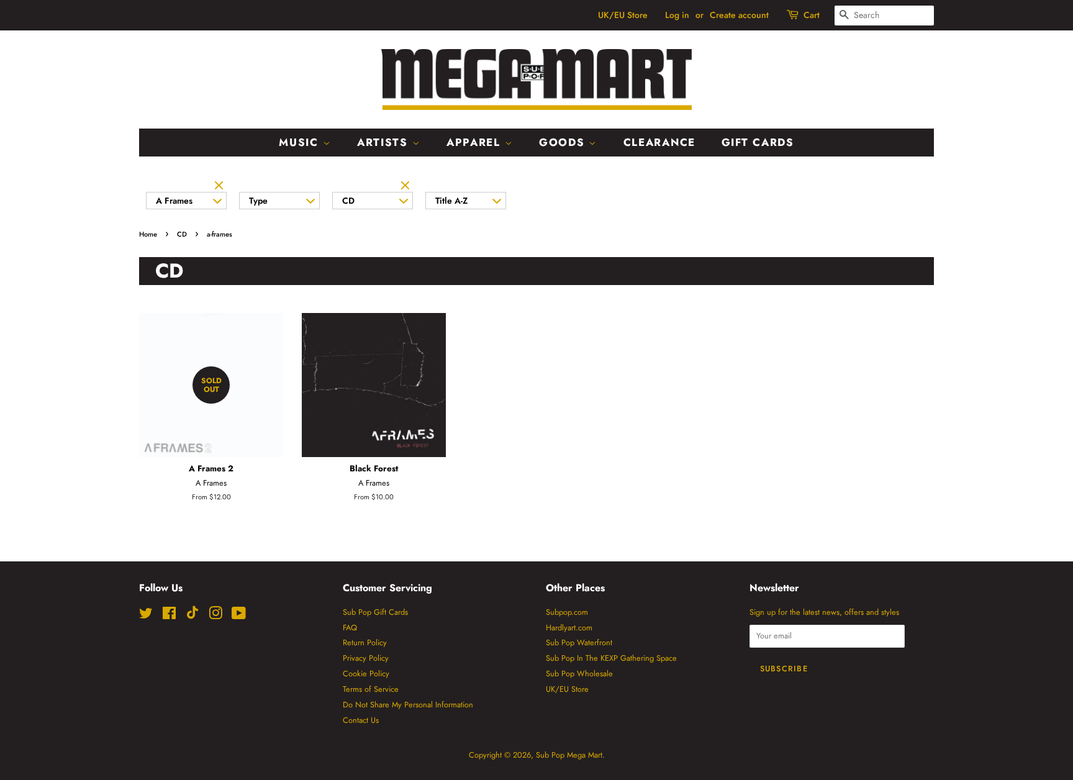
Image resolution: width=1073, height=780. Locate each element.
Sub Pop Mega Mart (569, 755)
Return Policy (365, 642)
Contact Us (361, 720)
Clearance (659, 142)
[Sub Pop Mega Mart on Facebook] (169, 616)
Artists (384, 142)
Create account (739, 15)
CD (348, 200)
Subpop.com (567, 612)
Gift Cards (758, 142)
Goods (564, 142)
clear (220, 186)
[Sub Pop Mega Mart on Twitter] (146, 616)
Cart (812, 15)
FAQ (350, 627)
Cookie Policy (366, 673)
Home (148, 234)
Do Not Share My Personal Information (408, 704)
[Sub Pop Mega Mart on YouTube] (239, 616)
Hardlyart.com (569, 627)
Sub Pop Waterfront (579, 642)
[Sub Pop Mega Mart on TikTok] (192, 616)
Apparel (475, 142)
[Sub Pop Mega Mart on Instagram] (215, 616)
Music (300, 142)
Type (258, 200)
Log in (677, 15)
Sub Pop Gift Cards (375, 612)
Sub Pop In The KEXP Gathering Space (611, 658)
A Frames (174, 200)
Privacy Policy (366, 658)
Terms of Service (371, 689)
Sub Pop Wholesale (579, 673)
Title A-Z (451, 200)
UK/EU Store (623, 15)
